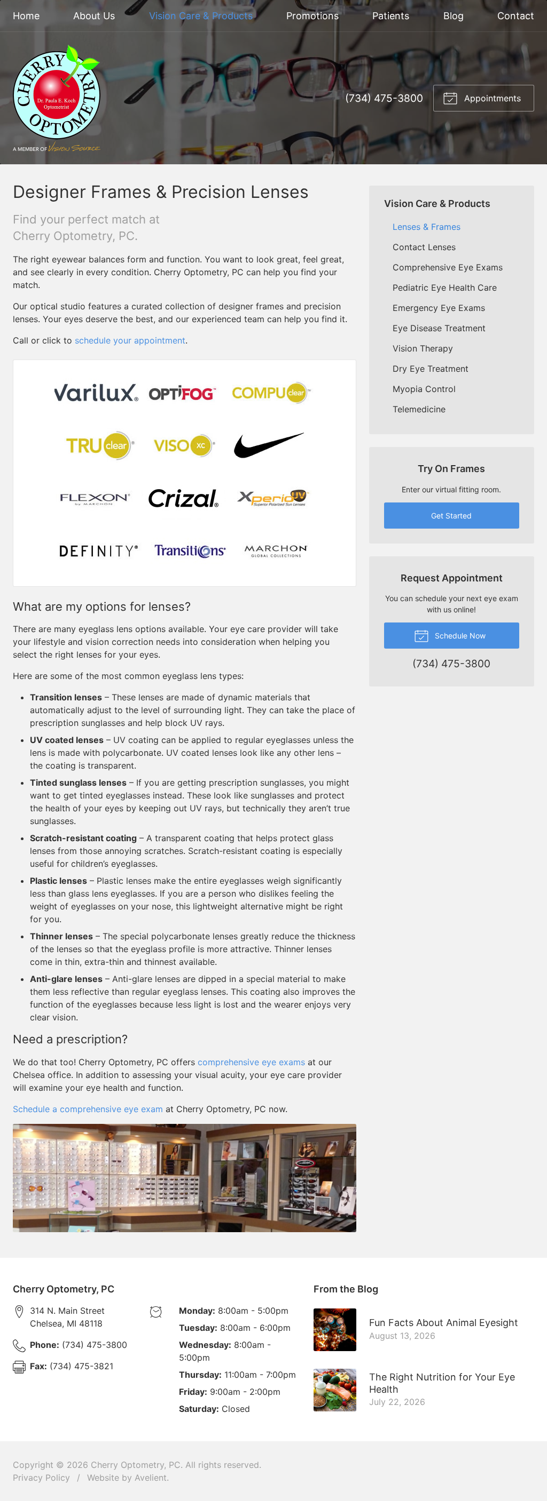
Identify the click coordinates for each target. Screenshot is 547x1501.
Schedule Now (459, 635)
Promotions (312, 15)
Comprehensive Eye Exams (448, 267)
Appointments (491, 98)
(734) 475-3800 (384, 98)
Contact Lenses (424, 247)
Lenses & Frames (426, 226)
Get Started (451, 515)
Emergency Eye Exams (439, 307)
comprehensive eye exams (251, 1062)
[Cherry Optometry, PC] (56, 98)
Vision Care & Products (201, 15)
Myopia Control (424, 389)
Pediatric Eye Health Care (445, 287)
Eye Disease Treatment (439, 328)
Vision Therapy (423, 348)
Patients (390, 15)
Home (26, 15)
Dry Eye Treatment (430, 368)
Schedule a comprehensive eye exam (88, 1109)
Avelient (151, 1477)
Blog (453, 15)
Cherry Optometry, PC (136, 1464)
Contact (515, 15)
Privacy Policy (41, 1477)
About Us (94, 15)
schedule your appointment (130, 340)
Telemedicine (419, 409)
